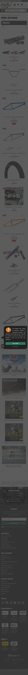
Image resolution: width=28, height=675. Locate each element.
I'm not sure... (15, 346)
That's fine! (15, 343)
